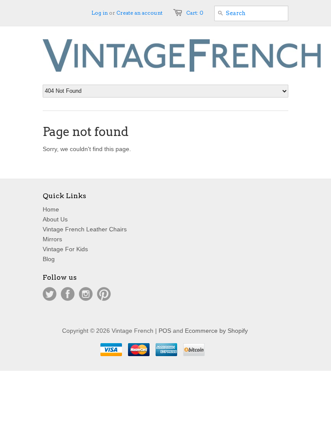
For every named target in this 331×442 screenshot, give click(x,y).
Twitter (49, 294)
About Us (55, 219)
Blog (49, 259)
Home (51, 209)
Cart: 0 (194, 12)
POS (165, 330)
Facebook (68, 294)
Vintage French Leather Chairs (85, 229)
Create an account (139, 12)
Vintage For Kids (65, 249)
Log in (99, 12)
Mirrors (52, 239)
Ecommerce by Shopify (216, 330)
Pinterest (104, 294)
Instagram (86, 294)
